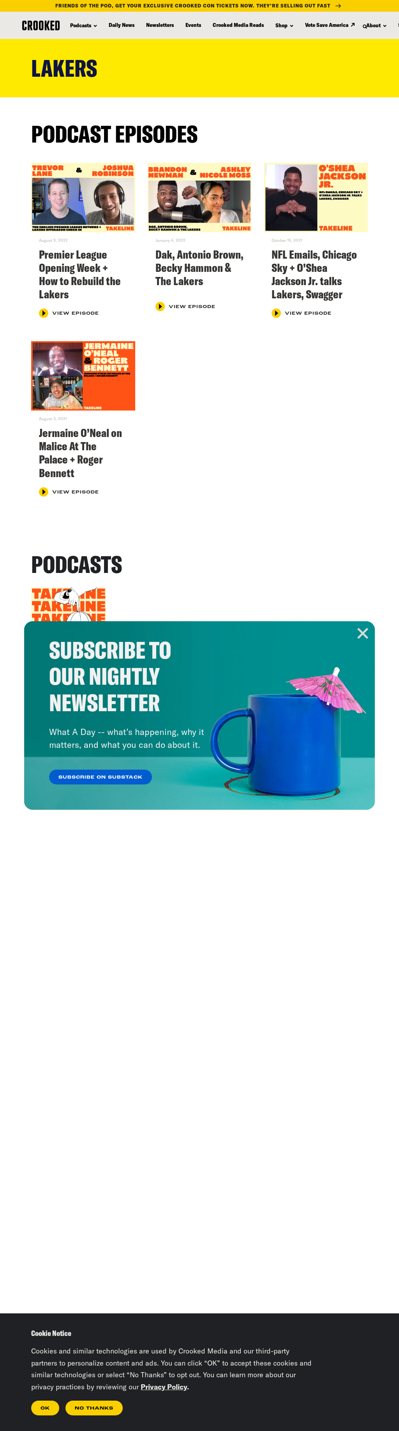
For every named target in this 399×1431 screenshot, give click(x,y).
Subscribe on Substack (100, 777)
